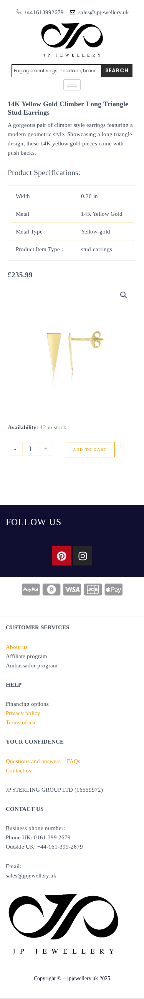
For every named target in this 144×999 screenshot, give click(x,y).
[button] (124, 295)
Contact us (18, 770)
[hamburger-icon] (72, 84)
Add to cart (90, 449)
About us (17, 647)
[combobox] (56, 70)
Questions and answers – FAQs (43, 761)
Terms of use (21, 722)
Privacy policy (23, 713)
